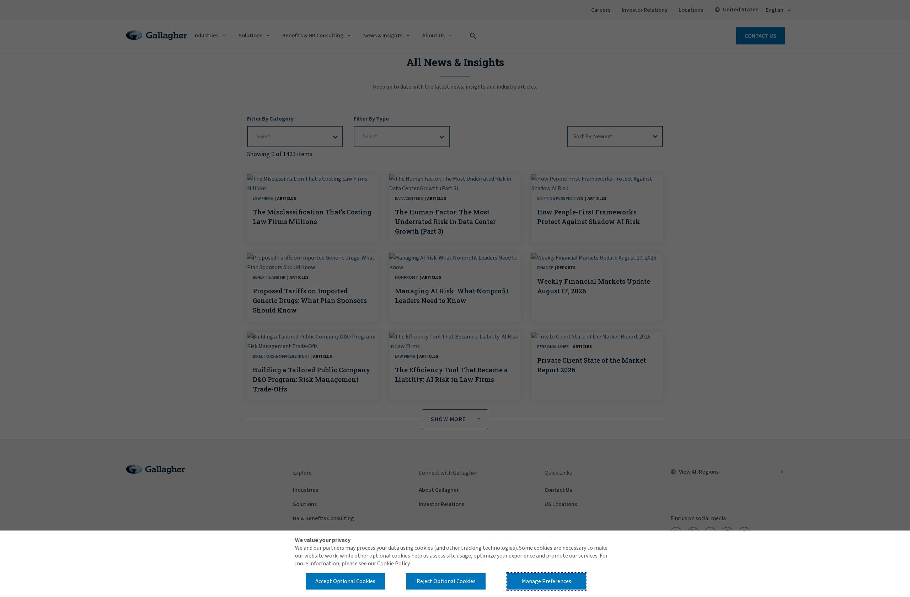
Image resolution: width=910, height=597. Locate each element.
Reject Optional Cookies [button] (446, 581)
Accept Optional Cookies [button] (345, 581)
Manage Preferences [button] (546, 581)
